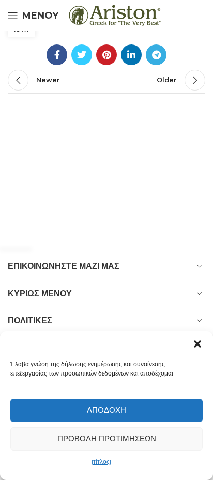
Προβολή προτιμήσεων (106, 438)
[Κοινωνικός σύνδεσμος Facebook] (57, 54)
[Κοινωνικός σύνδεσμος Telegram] (156, 54)
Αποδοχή (106, 410)
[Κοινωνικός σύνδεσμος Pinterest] (106, 54)
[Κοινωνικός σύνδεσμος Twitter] (81, 54)
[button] (197, 344)
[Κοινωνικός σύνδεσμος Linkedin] (131, 54)
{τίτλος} (101, 462)
